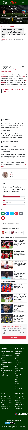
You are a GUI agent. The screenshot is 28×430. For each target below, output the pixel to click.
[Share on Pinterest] (3, 218)
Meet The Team (19, 404)
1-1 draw (23, 76)
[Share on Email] (21, 213)
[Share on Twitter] (12, 213)
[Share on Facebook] (7, 213)
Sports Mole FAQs (20, 398)
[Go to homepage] (10, 2)
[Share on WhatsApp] (3, 213)
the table (3, 76)
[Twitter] (10, 177)
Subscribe (14, 337)
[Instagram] (12, 177)
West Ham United (6, 71)
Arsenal (4, 15)
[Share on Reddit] (16, 213)
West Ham (24, 15)
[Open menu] (23, 2)
